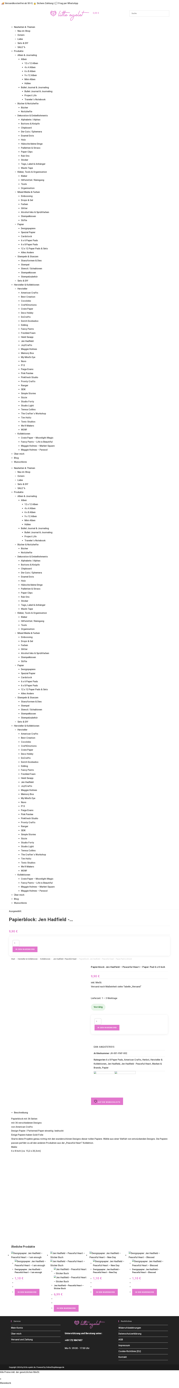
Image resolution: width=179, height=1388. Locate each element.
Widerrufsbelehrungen (129, 1327)
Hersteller (22, 288)
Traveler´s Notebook (34, 99)
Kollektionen (23, 433)
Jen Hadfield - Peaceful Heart (64, 959)
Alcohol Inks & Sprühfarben (35, 212)
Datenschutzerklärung (129, 1333)
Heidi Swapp (27, 337)
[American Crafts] (104, 1081)
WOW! (24, 429)
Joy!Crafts (26, 345)
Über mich (19, 454)
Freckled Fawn (28, 333)
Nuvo (23, 361)
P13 (23, 365)
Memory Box (27, 353)
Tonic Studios (28, 421)
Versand (136, 986)
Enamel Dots (27, 135)
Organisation (28, 188)
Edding (24, 325)
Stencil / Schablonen (31, 268)
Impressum (124, 1345)
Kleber (24, 176)
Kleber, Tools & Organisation (32, 172)
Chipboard (26, 127)
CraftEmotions (29, 305)
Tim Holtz (26, 417)
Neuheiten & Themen (24, 27)
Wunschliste (20, 462)
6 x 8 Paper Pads (29, 244)
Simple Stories (28, 393)
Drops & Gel (27, 200)
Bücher (24, 107)
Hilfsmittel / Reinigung (32, 180)
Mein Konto (17, 1327)
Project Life (30, 95)
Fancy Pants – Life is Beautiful (37, 441)
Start (13, 959)
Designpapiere (28, 228)
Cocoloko (26, 301)
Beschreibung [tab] (21, 1112)
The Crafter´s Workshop (33, 413)
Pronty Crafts (28, 381)
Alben (24, 59)
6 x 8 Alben (30, 71)
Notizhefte (26, 111)
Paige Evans (27, 369)
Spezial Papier (28, 232)
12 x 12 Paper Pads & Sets (34, 248)
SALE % (21, 47)
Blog (16, 458)
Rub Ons (25, 156)
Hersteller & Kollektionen (26, 284)
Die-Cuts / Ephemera (31, 131)
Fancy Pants (27, 329)
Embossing (27, 196)
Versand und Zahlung (22, 1339)
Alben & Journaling (27, 55)
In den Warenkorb (25, 949)
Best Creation (28, 296)
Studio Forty (27, 401)
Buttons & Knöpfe (30, 123)
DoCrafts (26, 317)
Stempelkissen (28, 216)
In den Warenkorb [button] (27, 1292)
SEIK (23, 389)
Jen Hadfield (27, 341)
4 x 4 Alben (30, 67)
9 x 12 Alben (30, 75)
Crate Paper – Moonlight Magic (37, 437)
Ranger (24, 385)
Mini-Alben (29, 79)
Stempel (25, 264)
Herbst (145, 1059)
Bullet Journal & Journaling (35, 87)
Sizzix (24, 397)
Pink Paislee (27, 373)
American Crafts (29, 292)
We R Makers (27, 425)
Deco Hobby (27, 313)
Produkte (18, 51)
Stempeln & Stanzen (27, 256)
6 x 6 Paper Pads (29, 240)
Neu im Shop (23, 31)
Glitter (24, 208)
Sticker (24, 160)
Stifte (24, 220)
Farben (24, 204)
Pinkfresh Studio (29, 377)
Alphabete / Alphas (30, 119)
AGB (120, 1339)
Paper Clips (27, 151)
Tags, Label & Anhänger (33, 164)
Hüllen (27, 83)
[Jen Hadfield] (125, 1081)
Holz (23, 139)
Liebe (20, 39)
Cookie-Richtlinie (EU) (129, 1351)
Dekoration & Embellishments (32, 115)
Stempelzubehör (29, 276)
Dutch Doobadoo (29, 321)
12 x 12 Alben (31, 63)
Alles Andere (27, 252)
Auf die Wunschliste (108, 1102)
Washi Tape (27, 168)
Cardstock (26, 236)
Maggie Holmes (29, 349)
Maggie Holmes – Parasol (34, 449)
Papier (20, 224)
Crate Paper (27, 308)
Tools (24, 184)
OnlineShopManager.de (55, 1367)
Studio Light (27, 405)
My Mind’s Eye (28, 357)
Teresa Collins (28, 409)
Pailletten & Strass (30, 148)
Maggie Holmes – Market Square (38, 446)
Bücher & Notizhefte (27, 103)
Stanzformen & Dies (31, 260)
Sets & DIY (22, 43)
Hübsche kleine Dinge (32, 143)
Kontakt (122, 1357)
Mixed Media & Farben (28, 192)
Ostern (20, 35)
